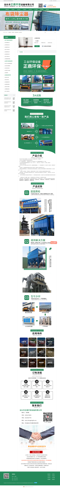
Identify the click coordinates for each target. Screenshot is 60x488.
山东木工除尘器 (7, 49)
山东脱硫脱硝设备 (7, 58)
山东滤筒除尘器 (7, 54)
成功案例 (41, 9)
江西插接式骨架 (32, 179)
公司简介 (13, 9)
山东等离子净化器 (7, 70)
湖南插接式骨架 (32, 180)
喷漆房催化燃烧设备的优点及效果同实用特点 (7, 102)
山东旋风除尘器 (7, 51)
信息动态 (18, 9)
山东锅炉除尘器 (7, 47)
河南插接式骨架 (21, 180)
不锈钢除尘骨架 (43, 42)
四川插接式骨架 (26, 179)
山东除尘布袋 (7, 77)
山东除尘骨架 (7, 79)
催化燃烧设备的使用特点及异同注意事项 (7, 110)
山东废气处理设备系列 (8, 61)
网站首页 (7, 9)
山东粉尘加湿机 (7, 86)
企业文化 (30, 9)
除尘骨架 (20, 32)
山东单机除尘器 (7, 44)
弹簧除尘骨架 (36, 42)
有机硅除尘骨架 (50, 42)
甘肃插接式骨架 (47, 179)
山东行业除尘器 (7, 56)
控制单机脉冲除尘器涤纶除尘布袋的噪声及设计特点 (7, 106)
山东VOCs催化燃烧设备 (8, 63)
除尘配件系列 (16, 32)
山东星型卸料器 (7, 84)
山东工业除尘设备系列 (8, 40)
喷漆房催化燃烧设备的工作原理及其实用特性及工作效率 (7, 98)
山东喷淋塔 (6, 72)
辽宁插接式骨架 (21, 179)
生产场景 (36, 9)
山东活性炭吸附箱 (7, 65)
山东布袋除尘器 (7, 42)
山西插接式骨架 (52, 179)
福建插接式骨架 (26, 180)
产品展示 (24, 9)
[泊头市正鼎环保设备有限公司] (19, 5)
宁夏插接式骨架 (42, 179)
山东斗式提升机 (7, 91)
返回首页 (9, 32)
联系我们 (47, 9)
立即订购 (37, 46)
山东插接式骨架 (37, 179)
